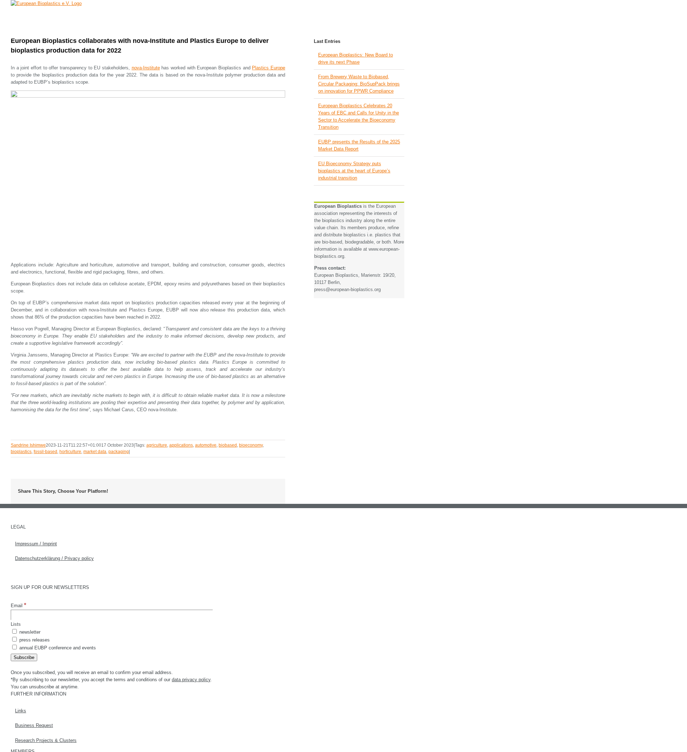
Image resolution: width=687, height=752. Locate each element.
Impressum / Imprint (36, 543)
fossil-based (45, 451)
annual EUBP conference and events (57, 647)
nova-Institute (146, 67)
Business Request (34, 725)
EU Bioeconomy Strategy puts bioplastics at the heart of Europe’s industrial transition (354, 171)
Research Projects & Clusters (46, 740)
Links (20, 710)
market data (94, 451)
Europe (277, 67)
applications (181, 445)
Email (18, 605)
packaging (118, 451)
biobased (228, 445)
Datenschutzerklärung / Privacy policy (54, 558)
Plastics (260, 67)
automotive (205, 445)
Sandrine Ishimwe (28, 445)
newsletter (29, 632)
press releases (34, 640)
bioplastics (21, 451)
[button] (393, 16)
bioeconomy (251, 445)
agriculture (156, 445)
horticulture (70, 451)
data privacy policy (191, 679)
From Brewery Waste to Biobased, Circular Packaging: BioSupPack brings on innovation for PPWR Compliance (359, 84)
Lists (16, 624)
